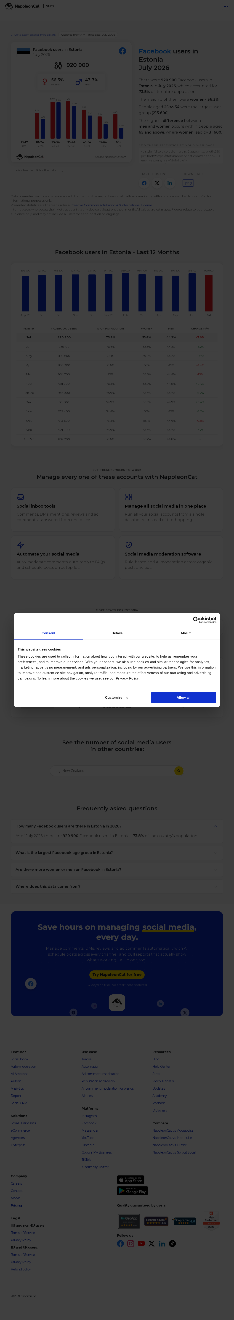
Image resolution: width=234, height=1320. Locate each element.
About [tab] (186, 633)
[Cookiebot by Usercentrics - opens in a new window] (196, 620)
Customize (113, 697)
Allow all (183, 697)
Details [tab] (117, 633)
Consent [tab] (48, 633)
